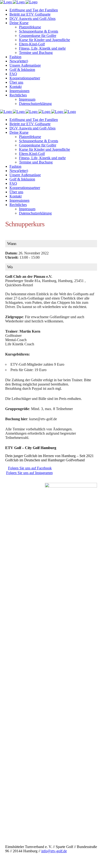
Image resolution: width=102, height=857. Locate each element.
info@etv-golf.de (54, 851)
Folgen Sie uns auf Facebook (30, 468)
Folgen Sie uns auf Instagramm (29, 473)
